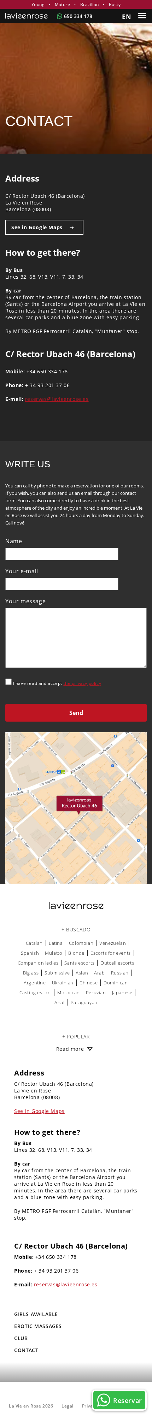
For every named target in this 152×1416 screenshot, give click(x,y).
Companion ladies (38, 963)
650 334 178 (78, 16)
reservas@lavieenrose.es (57, 399)
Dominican (116, 982)
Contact (26, 1350)
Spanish (30, 953)
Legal (68, 1406)
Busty (115, 4)
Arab (99, 973)
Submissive (57, 973)
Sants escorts (79, 963)
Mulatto (53, 953)
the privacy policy (82, 683)
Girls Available (36, 1314)
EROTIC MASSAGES (38, 1326)
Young (38, 4)
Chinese (89, 982)
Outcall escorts (117, 963)
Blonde (76, 953)
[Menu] (143, 16)
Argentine (35, 982)
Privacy (90, 1406)
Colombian (81, 943)
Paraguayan (84, 1002)
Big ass (31, 973)
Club (21, 1338)
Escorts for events (110, 953)
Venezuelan (112, 943)
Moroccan (68, 992)
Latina (56, 943)
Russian (120, 973)
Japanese (122, 992)
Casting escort (35, 992)
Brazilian (89, 4)
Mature (62, 4)
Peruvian (96, 992)
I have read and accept (56, 683)
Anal (59, 1002)
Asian (82, 973)
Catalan (34, 943)
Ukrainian (63, 982)
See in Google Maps (37, 227)
